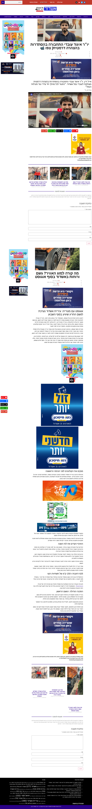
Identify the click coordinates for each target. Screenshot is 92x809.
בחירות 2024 (22, 789)
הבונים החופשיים (32, 793)
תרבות (21, 16)
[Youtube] (79, 2)
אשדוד (31, 786)
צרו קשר (52, 2)
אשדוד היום (21, 786)
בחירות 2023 (29, 789)
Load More (46, 774)
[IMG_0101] (57, 522)
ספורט (27, 16)
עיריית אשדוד (30, 801)
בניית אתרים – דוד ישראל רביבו (38, 806)
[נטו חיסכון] (62, 425)
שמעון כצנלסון (30, 803)
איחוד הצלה (22, 782)
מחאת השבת (29, 798)
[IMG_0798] (57, 531)
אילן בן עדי (15, 782)
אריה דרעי (40, 786)
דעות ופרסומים (7, 16)
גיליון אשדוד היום (41, 793)
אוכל (32, 16)
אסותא (18, 784)
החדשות (79, 16)
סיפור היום (72, 16)
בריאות (43, 16)
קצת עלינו (59, 2)
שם (90, 226)
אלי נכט (24, 784)
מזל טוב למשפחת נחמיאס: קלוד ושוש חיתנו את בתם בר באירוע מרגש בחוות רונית (59, 183)
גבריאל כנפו (13, 791)
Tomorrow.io (79, 586)
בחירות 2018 (39, 789)
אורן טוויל (29, 782)
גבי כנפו (20, 791)
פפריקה (37, 16)
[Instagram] (76, 2)
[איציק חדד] (12, 73)
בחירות (13, 786)
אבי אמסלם (41, 782)
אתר (90, 237)
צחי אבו (13, 801)
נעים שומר (12, 798)
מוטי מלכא (36, 798)
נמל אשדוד (20, 798)
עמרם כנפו (18, 801)
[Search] (3, 2)
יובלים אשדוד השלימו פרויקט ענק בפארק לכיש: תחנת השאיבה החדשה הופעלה (38, 183)
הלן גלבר (24, 793)
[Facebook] (85, 2)
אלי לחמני (31, 784)
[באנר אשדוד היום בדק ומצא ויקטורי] (71, 78)
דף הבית (86, 16)
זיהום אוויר (16, 793)
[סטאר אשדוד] (81, 153)
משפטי (15, 16)
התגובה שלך (88, 209)
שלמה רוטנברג (40, 803)
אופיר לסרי (34, 782)
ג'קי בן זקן (27, 791)
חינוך (49, 16)
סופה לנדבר (42, 801)
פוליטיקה (65, 16)
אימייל (90, 232)
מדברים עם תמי (56, 16)
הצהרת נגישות (34, 2)
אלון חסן (38, 784)
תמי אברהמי (22, 803)
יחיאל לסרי (23, 795)
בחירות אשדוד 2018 (36, 791)
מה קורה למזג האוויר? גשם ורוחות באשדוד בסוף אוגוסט (75, 709)
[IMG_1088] (13, 59)
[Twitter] (82, 2)
